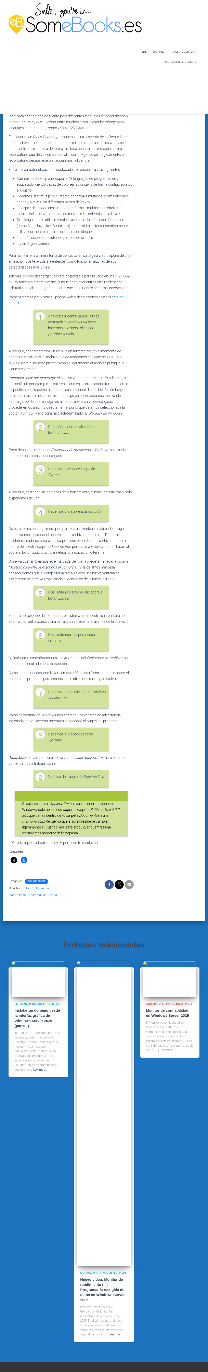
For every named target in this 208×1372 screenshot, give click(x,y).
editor (26, 888)
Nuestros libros (183, 51)
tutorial (53, 895)
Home (143, 51)
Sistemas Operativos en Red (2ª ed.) (37, 1004)
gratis (35, 888)
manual (46, 888)
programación (37, 895)
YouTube (158, 51)
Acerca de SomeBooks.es (180, 62)
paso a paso (18, 895)
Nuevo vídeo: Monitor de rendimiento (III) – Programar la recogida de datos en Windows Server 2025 (102, 1290)
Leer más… (40, 1069)
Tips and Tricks (36, 881)
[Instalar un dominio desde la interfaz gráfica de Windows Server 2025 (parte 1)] (38, 979)
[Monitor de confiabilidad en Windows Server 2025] (169, 979)
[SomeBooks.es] (61, 57)
